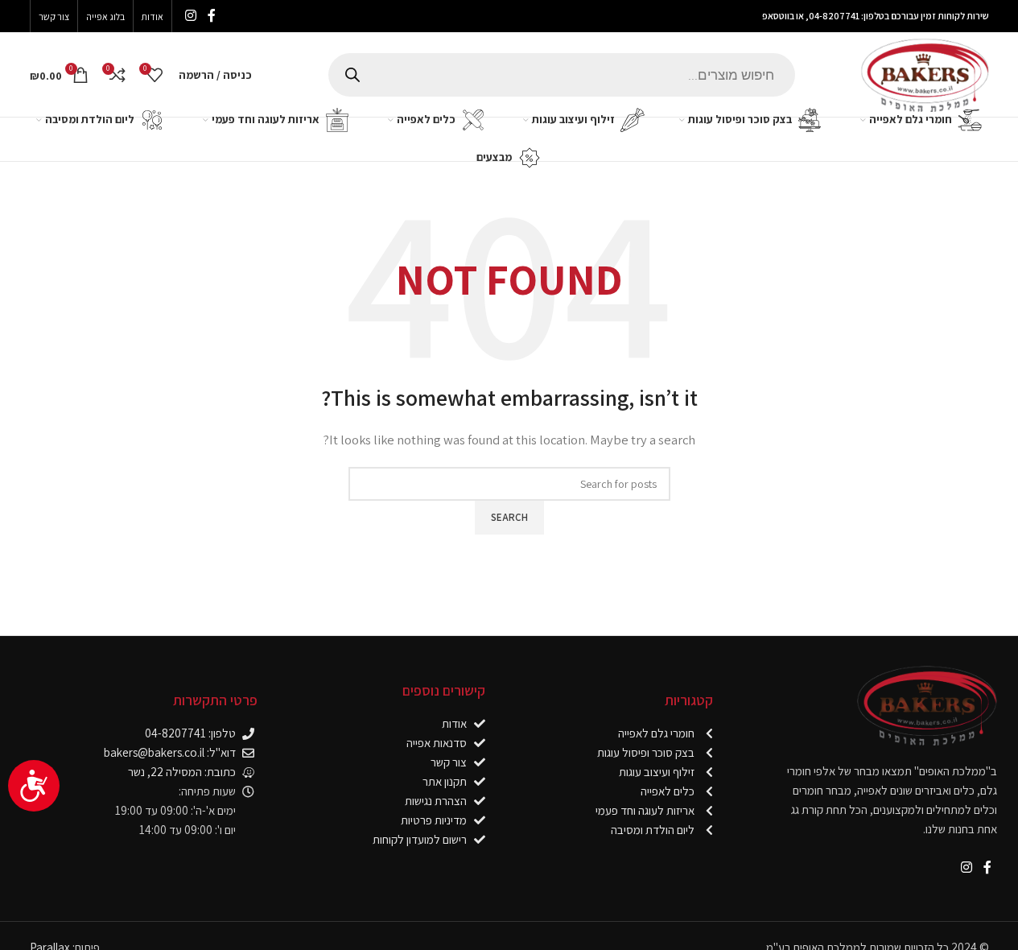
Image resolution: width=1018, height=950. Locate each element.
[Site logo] (924, 73)
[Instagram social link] (191, 15)
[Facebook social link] (211, 15)
